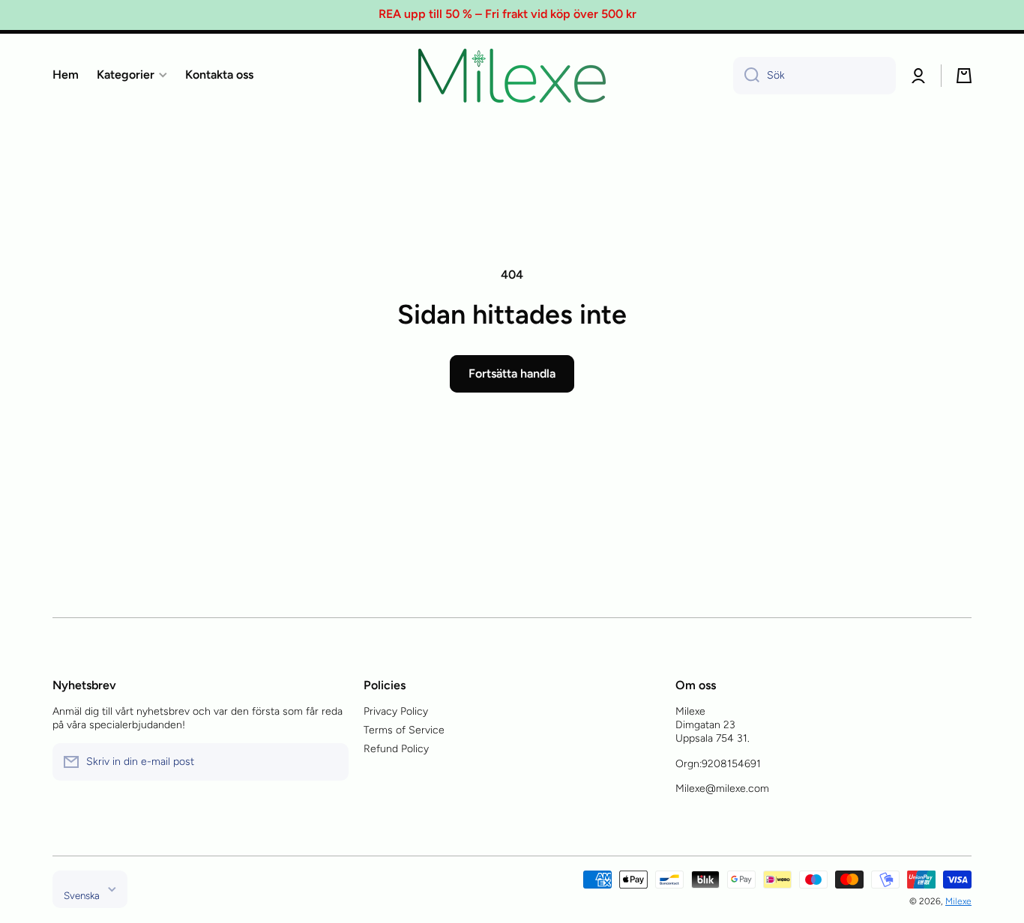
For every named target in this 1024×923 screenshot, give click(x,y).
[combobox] (814, 75)
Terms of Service (404, 730)
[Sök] (746, 75)
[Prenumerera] (330, 762)
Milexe (958, 901)
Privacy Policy (396, 711)
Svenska (82, 895)
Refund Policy (396, 748)
